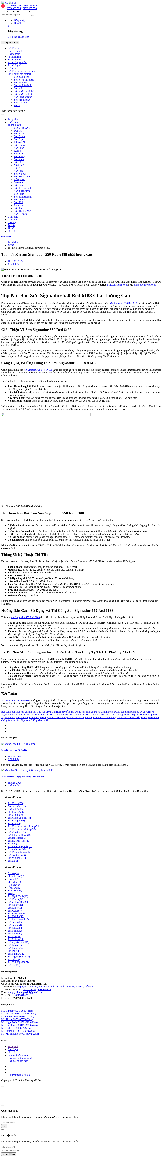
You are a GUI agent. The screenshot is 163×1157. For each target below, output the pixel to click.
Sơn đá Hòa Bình (23, 188)
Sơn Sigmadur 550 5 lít (96, 717)
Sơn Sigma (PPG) (23, 176)
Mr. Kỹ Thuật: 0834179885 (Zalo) (18, 1013)
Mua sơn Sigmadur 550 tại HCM (102, 714)
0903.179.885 (30, 5)
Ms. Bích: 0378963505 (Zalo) (16, 1028)
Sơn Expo (19, 139)
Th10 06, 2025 (15, 261)
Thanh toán (23, 36)
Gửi (4, 1126)
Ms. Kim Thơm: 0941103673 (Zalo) (19, 1025)
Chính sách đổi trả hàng (20, 1058)
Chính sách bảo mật (18, 1060)
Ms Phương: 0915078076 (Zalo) (17, 1016)
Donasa (18, 130)
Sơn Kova (19, 159)
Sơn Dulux (19, 145)
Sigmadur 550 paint (129, 714)
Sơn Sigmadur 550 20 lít (71, 717)
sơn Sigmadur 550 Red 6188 (37, 369)
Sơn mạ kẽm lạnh (23, 196)
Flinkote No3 (20, 142)
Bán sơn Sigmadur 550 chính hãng (18, 711)
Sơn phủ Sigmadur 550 (27, 717)
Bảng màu (13, 216)
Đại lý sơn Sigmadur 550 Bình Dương (94, 711)
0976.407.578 (30, 8)
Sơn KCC (19, 153)
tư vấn (11, 244)
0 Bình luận (13, 264)
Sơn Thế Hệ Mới (22, 211)
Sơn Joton (19, 147)
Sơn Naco (19, 168)
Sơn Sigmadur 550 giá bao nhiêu (32, 720)
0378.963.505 (14, 8)
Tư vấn (11, 225)
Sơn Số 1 (18, 202)
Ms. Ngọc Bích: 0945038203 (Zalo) (19, 1022)
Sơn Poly (18, 170)
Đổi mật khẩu (9, 1154)
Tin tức (11, 228)
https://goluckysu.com (145, 284)
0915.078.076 (14, 5)
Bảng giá (12, 219)
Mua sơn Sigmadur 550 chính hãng (67, 714)
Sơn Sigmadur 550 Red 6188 (123, 303)
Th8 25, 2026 (14, 782)
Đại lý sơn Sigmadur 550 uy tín (129, 711)
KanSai (17, 150)
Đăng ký (18, 23)
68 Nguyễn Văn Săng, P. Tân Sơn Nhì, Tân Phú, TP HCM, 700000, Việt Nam (54, 986)
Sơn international (22, 191)
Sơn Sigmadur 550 (49, 717)
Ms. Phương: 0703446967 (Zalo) (18, 1030)
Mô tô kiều (19, 165)
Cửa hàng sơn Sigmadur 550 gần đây (55, 711)
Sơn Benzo (19, 185)
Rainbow (18, 205)
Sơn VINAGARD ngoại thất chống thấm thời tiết (22, 776)
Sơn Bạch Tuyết (22, 127)
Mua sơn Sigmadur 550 (37, 714)
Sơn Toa (18, 208)
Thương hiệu (14, 125)
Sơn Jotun (19, 193)
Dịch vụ (12, 222)
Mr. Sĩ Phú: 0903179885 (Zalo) (17, 1010)
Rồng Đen (19, 179)
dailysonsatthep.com (117, 284)
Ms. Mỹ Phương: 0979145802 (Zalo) (20, 1033)
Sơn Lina (18, 162)
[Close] (2, 1086)
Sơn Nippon (20, 173)
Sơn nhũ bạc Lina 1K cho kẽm (14, 750)
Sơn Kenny (19, 156)
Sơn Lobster (20, 199)
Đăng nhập (19, 20)
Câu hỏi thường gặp (18, 1055)
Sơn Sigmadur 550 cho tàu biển (124, 717)
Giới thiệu (13, 122)
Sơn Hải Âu (20, 133)
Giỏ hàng (12, 36)
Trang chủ (13, 119)
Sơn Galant (19, 136)
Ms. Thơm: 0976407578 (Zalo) (17, 1019)
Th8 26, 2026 (14, 756)
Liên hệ (11, 231)
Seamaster (19, 182)
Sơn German (20, 213)
